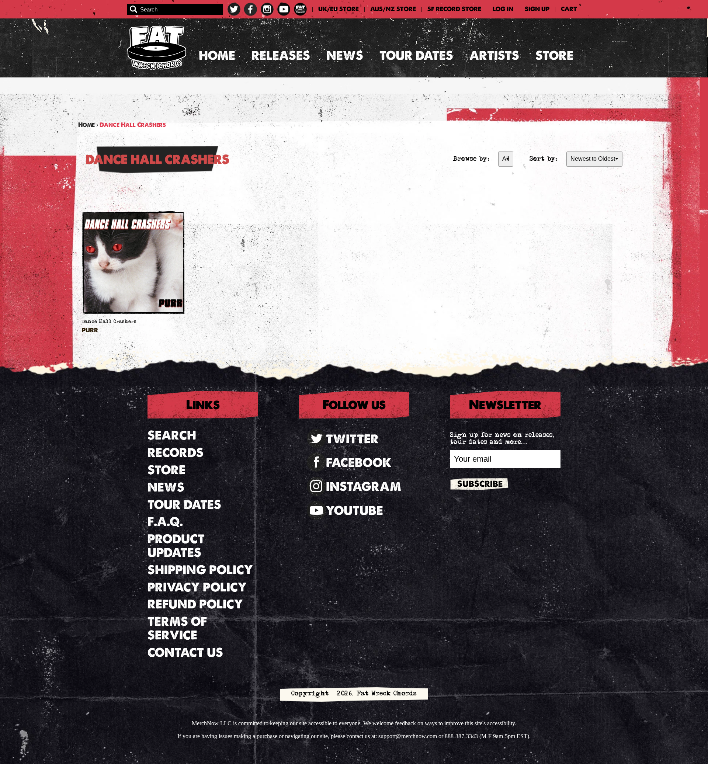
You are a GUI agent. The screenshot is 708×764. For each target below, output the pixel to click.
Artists (494, 55)
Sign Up (537, 9)
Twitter (352, 439)
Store (554, 55)
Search (172, 435)
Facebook (359, 462)
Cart (569, 9)
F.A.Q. (165, 521)
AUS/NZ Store (393, 9)
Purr (90, 330)
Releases (280, 55)
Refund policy (195, 604)
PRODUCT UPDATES (176, 545)
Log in (503, 9)
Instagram (363, 486)
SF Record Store (454, 9)
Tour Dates (416, 55)
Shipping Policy (200, 569)
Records (176, 452)
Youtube (354, 510)
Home (217, 55)
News (344, 55)
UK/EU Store (338, 9)
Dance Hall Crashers (109, 322)
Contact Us (185, 652)
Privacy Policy (197, 587)
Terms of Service (177, 628)
